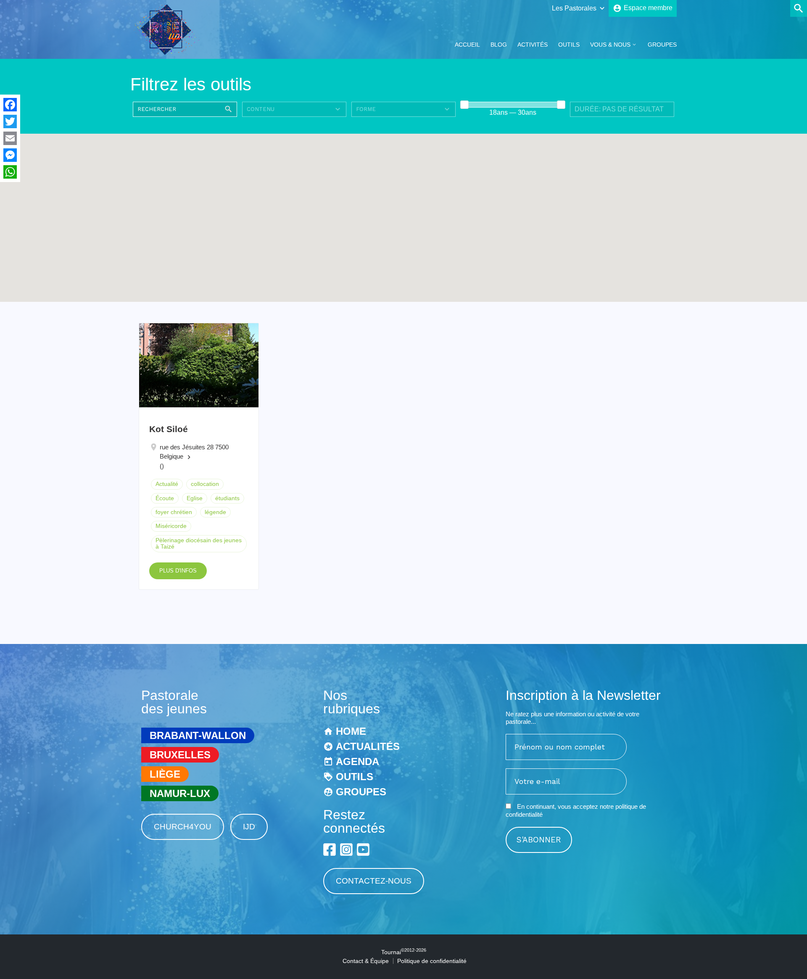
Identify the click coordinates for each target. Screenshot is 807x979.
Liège (165, 774)
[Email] (10, 138)
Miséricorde (171, 525)
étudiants (227, 498)
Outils (569, 44)
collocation (205, 483)
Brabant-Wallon (198, 735)
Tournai (403, 952)
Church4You (182, 826)
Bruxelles (180, 754)
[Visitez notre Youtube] (363, 849)
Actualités (368, 746)
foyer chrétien (174, 512)
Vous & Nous (610, 44)
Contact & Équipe (366, 961)
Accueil (467, 44)
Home (351, 731)
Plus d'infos (178, 570)
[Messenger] (10, 155)
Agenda (357, 761)
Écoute (165, 498)
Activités (532, 44)
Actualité (167, 483)
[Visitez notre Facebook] (329, 849)
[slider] (464, 104)
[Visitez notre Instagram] (346, 849)
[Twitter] (10, 121)
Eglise (195, 498)
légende (215, 512)
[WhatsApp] (10, 172)
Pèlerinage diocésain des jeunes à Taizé (199, 543)
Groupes (662, 44)
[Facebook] (10, 104)
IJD (249, 826)
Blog (499, 44)
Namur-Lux (180, 793)
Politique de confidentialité (432, 961)
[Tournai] (169, 51)
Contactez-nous (373, 880)
